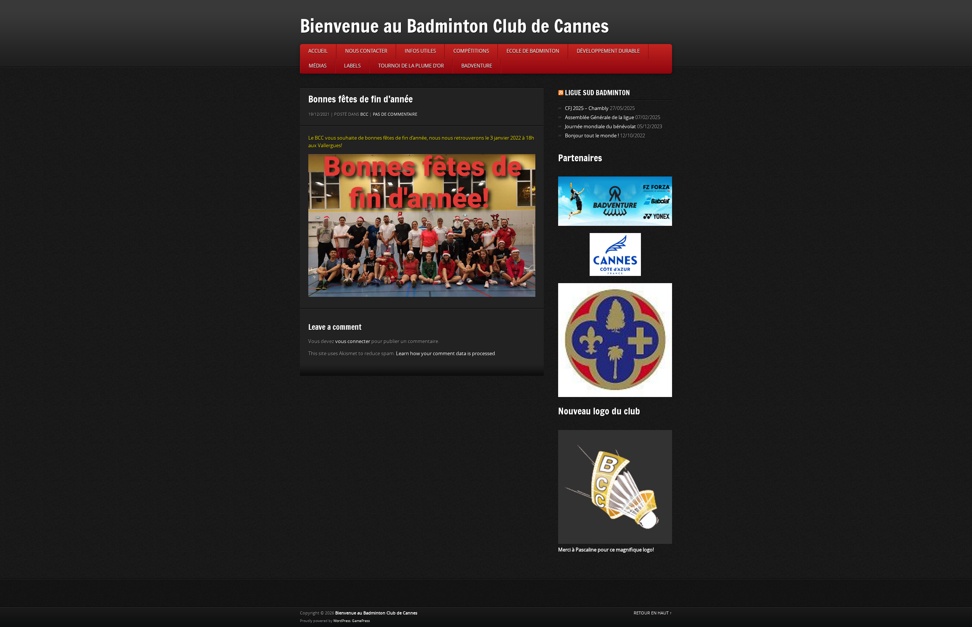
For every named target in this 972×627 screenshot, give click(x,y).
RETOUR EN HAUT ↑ (653, 613)
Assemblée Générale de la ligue (599, 117)
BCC (364, 114)
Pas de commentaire (395, 114)
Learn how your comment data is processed (445, 353)
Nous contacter (366, 51)
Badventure (476, 66)
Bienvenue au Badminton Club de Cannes (454, 25)
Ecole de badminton (533, 51)
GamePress (361, 621)
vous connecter (352, 341)
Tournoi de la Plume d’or (411, 66)
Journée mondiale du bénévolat (600, 126)
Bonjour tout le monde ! (592, 136)
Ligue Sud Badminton (597, 92)
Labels (352, 66)
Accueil (318, 51)
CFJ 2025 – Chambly (587, 108)
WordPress (341, 621)
